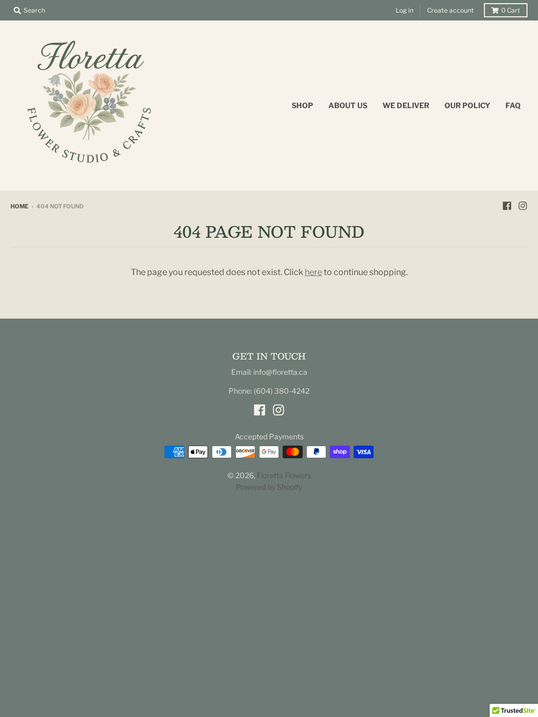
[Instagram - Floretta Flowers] (522, 205)
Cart (510, 10)
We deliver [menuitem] (405, 105)
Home (19, 206)
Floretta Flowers (284, 475)
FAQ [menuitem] (513, 105)
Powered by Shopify (269, 486)
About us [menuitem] (347, 105)
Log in (404, 10)
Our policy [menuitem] (467, 105)
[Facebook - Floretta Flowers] (507, 205)
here (313, 272)
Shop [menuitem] (302, 105)
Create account (450, 10)
